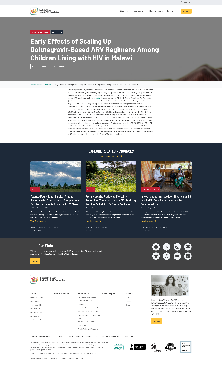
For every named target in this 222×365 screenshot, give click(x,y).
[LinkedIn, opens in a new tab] (188, 256)
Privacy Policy (128, 336)
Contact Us (59, 336)
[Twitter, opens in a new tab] (166, 247)
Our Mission (34, 301)
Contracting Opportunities (41, 336)
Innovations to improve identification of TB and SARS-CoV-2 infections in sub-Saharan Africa (166, 200)
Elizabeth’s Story (36, 298)
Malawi (99, 98)
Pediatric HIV (83, 304)
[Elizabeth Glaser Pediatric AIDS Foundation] (47, 279)
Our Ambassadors (36, 312)
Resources (48, 84)
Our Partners (35, 309)
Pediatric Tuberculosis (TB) (88, 308)
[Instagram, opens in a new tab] (177, 247)
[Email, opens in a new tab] (188, 247)
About (33, 293)
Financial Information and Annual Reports (82, 336)
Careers (128, 305)
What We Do (83, 293)
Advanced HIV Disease (86, 322)
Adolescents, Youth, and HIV (88, 311)
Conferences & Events (38, 320)
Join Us (129, 293)
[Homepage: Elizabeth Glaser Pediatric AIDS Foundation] (38, 11)
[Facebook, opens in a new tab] (156, 247)
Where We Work (61, 293)
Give (127, 298)
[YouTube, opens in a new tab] (177, 256)
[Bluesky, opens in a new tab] (156, 256)
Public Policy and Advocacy (88, 329)
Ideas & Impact (36, 84)
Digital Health (83, 325)
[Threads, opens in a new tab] (166, 256)
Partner (128, 301)
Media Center (35, 316)
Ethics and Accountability (110, 336)
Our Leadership (36, 305)
